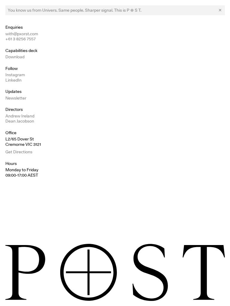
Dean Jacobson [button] (19, 121)
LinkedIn (13, 80)
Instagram (15, 74)
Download (15, 56)
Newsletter (15, 98)
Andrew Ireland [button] (19, 116)
